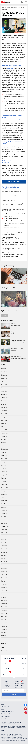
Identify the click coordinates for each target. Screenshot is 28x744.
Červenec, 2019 (4, 565)
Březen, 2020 (4, 539)
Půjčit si (14, 694)
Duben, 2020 (4, 536)
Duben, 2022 (4, 459)
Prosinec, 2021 (4, 471)
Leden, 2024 (4, 391)
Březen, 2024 (4, 384)
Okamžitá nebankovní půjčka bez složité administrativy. (18, 341)
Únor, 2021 (3, 504)
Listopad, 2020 (4, 513)
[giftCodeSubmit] (25, 690)
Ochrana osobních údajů (7, 706)
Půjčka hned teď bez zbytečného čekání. (16, 324)
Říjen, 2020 (3, 516)
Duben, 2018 (4, 613)
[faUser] (22, 2)
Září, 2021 (3, 481)
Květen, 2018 (4, 610)
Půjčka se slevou (5, 650)
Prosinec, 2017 (4, 626)
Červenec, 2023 (4, 410)
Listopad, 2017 (4, 629)
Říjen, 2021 (3, 478)
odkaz (6, 195)
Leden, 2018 (4, 623)
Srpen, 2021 (4, 484)
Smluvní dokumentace (6, 713)
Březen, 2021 (4, 500)
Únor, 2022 (3, 465)
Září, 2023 (3, 404)
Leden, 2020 (4, 545)
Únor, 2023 (3, 426)
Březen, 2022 (4, 462)
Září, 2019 (3, 558)
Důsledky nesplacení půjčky (7, 711)
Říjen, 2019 (3, 555)
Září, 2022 (3, 442)
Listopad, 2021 (4, 475)
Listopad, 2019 (4, 552)
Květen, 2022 (4, 455)
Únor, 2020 (3, 542)
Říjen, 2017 (3, 632)
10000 (22, 658)
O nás (2, 704)
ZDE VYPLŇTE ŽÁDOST (14, 181)
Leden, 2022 (4, 468)
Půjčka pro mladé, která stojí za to (10, 311)
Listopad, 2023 (4, 397)
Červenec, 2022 (4, 449)
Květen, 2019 (4, 571)
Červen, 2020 (4, 529)
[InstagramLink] (25, 712)
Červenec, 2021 (4, 487)
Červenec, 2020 (4, 526)
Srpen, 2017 (4, 639)
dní (25, 669)
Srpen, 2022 (4, 446)
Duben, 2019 (4, 574)
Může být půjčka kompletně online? (10, 288)
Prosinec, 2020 (4, 510)
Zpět (4, 315)
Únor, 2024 (3, 388)
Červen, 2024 (4, 375)
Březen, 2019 (4, 578)
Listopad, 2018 (4, 590)
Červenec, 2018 (4, 603)
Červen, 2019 (4, 568)
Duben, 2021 (4, 497)
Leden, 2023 (4, 430)
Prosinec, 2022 (4, 433)
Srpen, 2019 (4, 561)
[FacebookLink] (25, 705)
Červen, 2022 (4, 452)
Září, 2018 (3, 597)
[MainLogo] (6, 2)
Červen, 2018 (4, 607)
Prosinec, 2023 (4, 394)
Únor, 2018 (3, 619)
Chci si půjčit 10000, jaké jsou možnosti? (18, 349)
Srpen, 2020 (4, 523)
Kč (25, 658)
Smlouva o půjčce (5, 716)
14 (23, 669)
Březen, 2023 (4, 423)
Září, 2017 (3, 636)
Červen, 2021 (4, 491)
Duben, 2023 (4, 420)
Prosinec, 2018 (4, 587)
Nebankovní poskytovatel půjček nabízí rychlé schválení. (18, 357)
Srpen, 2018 (4, 600)
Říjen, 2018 (3, 594)
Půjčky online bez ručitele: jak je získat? (19, 332)
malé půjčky (10, 68)
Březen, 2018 (4, 616)
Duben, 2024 (4, 381)
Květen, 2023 (4, 417)
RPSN (2, 709)
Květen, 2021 (4, 494)
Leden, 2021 (4, 507)
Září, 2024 (3, 368)
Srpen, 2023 (4, 407)
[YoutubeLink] (25, 708)
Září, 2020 (3, 520)
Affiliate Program (5, 718)
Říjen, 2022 (3, 439)
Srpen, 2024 (4, 372)
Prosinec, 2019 (4, 549)
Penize (2, 647)
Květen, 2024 (4, 378)
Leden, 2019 (4, 584)
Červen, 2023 (4, 413)
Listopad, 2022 (4, 436)
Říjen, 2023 (3, 401)
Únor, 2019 (3, 581)
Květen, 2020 (4, 533)
